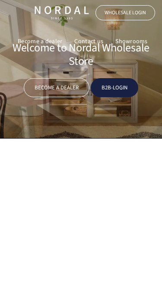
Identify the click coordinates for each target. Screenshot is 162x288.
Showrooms (131, 41)
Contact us (88, 41)
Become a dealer (40, 41)
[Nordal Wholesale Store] (62, 12)
